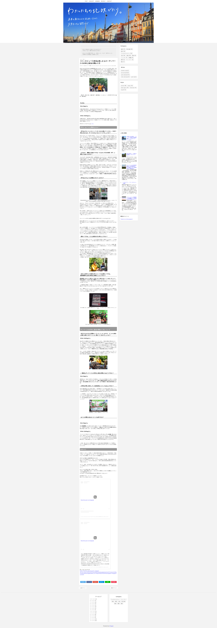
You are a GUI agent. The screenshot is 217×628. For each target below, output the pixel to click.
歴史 (122, 61)
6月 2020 (92, 603)
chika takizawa (125, 76)
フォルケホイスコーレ (125, 53)
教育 (122, 49)
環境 (127, 55)
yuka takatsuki (125, 74)
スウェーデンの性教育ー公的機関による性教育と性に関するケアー (131, 198)
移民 (122, 59)
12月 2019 (92, 611)
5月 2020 (92, 605)
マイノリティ (128, 59)
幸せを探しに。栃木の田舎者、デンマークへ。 (131, 154)
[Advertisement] (129, 112)
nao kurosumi (125, 72)
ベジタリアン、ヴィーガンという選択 (129, 183)
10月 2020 (92, 599)
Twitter (83, 581)
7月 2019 (92, 617)
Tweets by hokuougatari (127, 219)
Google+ (95, 581)
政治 (122, 51)
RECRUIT (103, 1)
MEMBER (97, 1)
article (122, 85)
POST (86, 1)
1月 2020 (92, 609)
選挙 (133, 55)
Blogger (111, 626)
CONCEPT (91, 1)
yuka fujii (134, 76)
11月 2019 (92, 612)
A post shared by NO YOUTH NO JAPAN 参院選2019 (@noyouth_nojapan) (97, 516)
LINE (108, 581)
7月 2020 (92, 602)
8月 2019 (92, 615)
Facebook (89, 581)
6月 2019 (92, 619)
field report (123, 87)
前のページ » (114, 587)
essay (129, 85)
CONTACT (109, 1)
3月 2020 (92, 608)
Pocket (113, 581)
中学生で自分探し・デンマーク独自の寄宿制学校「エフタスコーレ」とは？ (131, 138)
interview (132, 87)
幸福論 (130, 57)
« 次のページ (83, 587)
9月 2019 (92, 614)
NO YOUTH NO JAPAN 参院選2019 (95, 567)
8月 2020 (92, 600)
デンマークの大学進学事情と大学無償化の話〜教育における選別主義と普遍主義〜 (131, 167)
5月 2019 (92, 620)
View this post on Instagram (87, 500)
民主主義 (128, 49)
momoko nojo (125, 70)
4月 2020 (92, 606)
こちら (92, 123)
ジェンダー (123, 57)
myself (122, 89)
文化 (122, 55)
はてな (101, 581)
